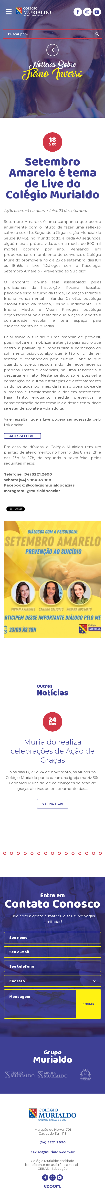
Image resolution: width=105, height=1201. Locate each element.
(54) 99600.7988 (34, 479)
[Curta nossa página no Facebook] (78, 12)
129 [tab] (59, 853)
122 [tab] (11, 853)
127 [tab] (45, 853)
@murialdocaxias (43, 490)
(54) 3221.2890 (53, 1142)
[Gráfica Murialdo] (52, 1075)
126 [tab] (38, 853)
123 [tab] (18, 853)
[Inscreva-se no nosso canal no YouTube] (97, 12)
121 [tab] (4, 853)
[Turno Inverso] (52, 579)
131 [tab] (73, 853)
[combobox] (52, 980)
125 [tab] (32, 853)
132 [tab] (79, 853)
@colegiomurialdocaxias (50, 485)
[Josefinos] (85, 1075)
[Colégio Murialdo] (37, 12)
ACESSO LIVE (22, 436)
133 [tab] (86, 853)
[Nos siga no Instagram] (87, 12)
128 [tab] (52, 853)
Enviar (88, 1004)
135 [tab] (100, 853)
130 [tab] (66, 853)
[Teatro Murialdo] (19, 1075)
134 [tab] (93, 853)
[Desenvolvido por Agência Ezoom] (52, 1187)
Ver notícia (52, 804)
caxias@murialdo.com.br (53, 1152)
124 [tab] (25, 853)
